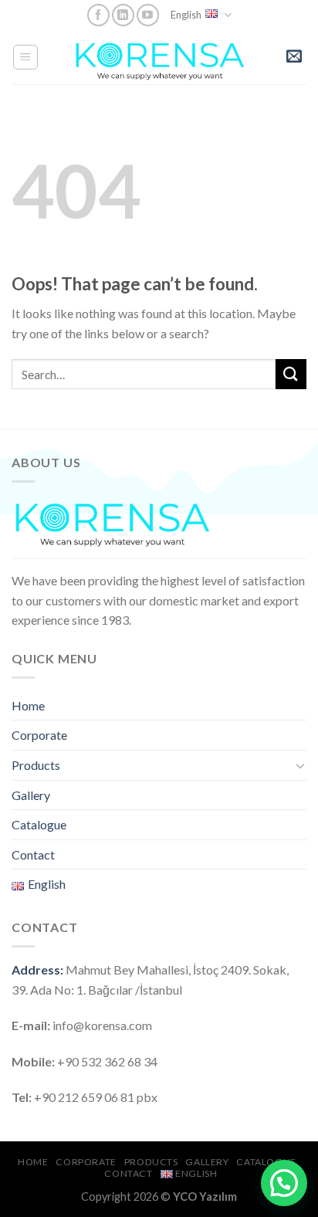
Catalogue (39, 824)
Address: (37, 969)
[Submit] (291, 374)
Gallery (31, 795)
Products (36, 765)
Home (28, 705)
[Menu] (26, 57)
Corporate (39, 734)
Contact (33, 854)
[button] (284, 1183)
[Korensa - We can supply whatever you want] (160, 57)
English (186, 14)
